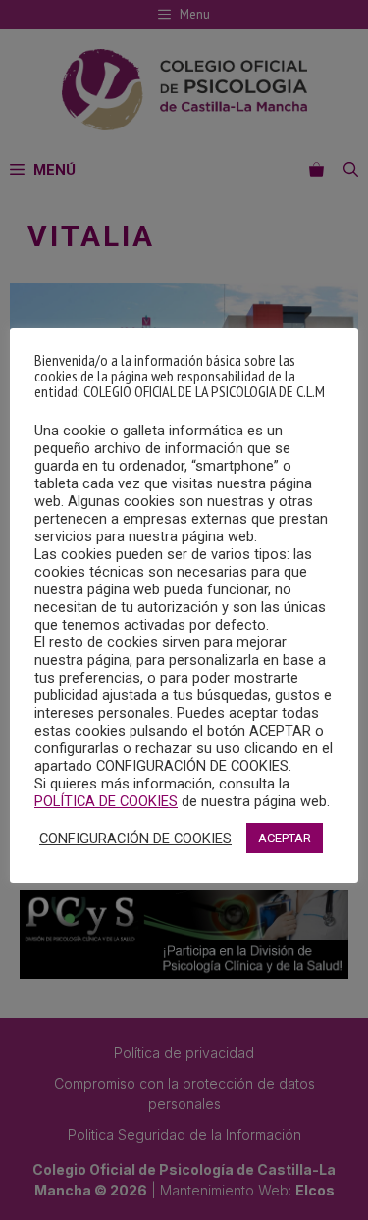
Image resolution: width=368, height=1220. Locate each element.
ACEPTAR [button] (284, 838)
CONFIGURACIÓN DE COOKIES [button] (135, 838)
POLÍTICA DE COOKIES (106, 801)
